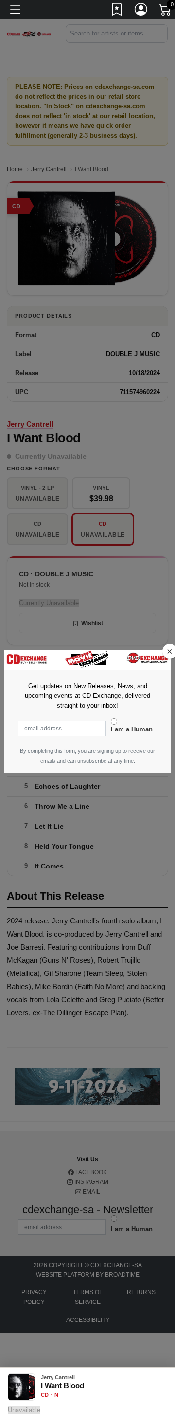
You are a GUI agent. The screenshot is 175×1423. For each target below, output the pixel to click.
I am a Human (132, 729)
